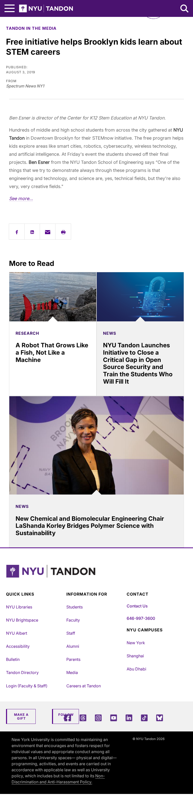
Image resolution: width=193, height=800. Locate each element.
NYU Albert (16, 633)
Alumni (72, 646)
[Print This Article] (63, 232)
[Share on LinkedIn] (32, 232)
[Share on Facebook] (17, 232)
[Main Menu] (9, 8)
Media (72, 672)
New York (136, 642)
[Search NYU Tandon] (184, 9)
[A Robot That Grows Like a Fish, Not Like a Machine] (52, 296)
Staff (70, 633)
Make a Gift (21, 717)
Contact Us (137, 605)
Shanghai (135, 655)
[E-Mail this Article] (48, 232)
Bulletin (13, 659)
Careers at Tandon (83, 685)
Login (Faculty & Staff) (26, 685)
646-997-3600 (141, 618)
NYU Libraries (19, 606)
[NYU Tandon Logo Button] (95, 578)
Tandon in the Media (31, 28)
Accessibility (18, 646)
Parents (73, 659)
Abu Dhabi (136, 668)
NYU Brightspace (22, 620)
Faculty (73, 620)
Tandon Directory (22, 672)
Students (74, 606)
